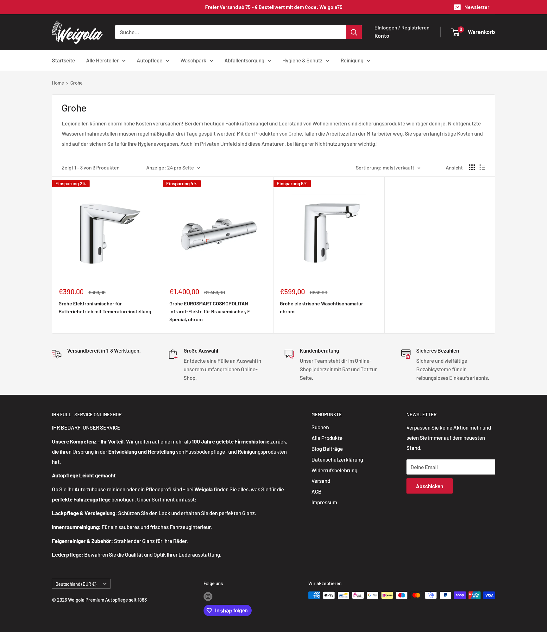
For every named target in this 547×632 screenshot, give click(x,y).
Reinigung (352, 60)
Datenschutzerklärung (337, 459)
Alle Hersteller (102, 60)
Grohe (76, 83)
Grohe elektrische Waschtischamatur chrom (321, 307)
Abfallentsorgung (244, 60)
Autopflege (149, 60)
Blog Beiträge (327, 448)
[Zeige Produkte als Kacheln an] (472, 167)
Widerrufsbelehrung (334, 470)
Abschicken (429, 486)
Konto (381, 35)
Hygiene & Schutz (302, 60)
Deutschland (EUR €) (75, 584)
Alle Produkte (327, 438)
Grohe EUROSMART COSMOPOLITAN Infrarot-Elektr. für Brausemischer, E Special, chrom (209, 311)
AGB (316, 491)
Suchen (320, 427)
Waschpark (193, 60)
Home (58, 83)
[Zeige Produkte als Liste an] (482, 167)
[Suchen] (354, 32)
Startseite (63, 60)
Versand (320, 480)
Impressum (324, 502)
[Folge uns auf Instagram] (208, 596)
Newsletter (476, 7)
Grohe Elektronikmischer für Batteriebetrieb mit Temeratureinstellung (105, 307)
